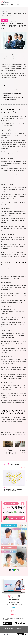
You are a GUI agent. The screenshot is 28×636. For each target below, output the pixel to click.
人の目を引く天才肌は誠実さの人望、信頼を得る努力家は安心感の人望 (14, 98)
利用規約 (6, 628)
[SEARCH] (25, 634)
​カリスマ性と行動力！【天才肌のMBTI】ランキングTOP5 (14, 90)
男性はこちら (14, 607)
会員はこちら (14, 614)
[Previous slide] (2, 480)
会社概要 (11, 628)
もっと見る (20, 468)
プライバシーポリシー (19, 628)
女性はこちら (14, 610)
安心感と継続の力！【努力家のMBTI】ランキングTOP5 (14, 94)
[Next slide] (26, 480)
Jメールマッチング (12, 630)
